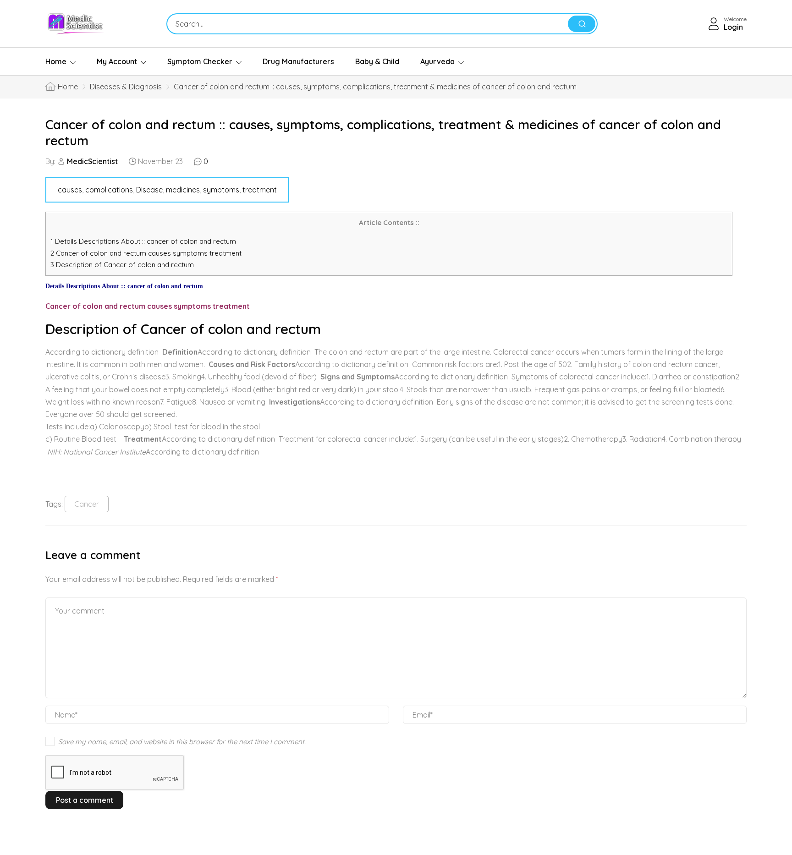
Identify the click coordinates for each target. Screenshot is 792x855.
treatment (259, 189)
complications (109, 189)
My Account (117, 61)
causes (70, 189)
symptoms (221, 189)
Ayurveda (437, 61)
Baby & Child (377, 61)
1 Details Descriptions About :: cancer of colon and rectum (143, 241)
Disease (149, 189)
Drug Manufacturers (298, 61)
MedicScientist (92, 161)
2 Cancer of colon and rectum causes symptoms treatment (146, 253)
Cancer (86, 504)
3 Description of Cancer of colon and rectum (122, 264)
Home (55, 61)
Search (581, 24)
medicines (183, 189)
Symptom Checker (199, 61)
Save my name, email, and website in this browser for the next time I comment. (182, 741)
